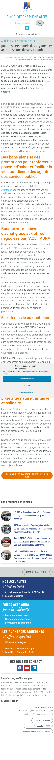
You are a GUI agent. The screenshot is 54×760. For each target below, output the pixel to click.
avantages (6, 189)
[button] (27, 28)
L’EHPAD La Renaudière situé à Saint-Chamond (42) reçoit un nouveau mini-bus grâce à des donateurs (32, 516)
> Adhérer (9, 701)
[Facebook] (20, 668)
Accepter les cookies (27, 378)
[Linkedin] (34, 668)
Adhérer (13, 57)
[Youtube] (27, 668)
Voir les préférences (27, 392)
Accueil (6, 57)
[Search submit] (40, 23)
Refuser (27, 385)
